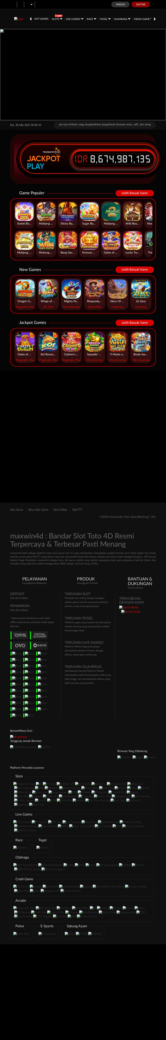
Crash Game (142, 19)
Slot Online (60, 509)
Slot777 (77, 509)
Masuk (120, 4)
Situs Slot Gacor (38, 509)
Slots (56, 19)
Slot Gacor (16, 509)
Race (90, 19)
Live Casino (73, 19)
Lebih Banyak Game (135, 193)
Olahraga (121, 19)
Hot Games (41, 19)
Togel (104, 19)
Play (35, 166)
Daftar (140, 4)
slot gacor (70, 560)
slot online (130, 553)
